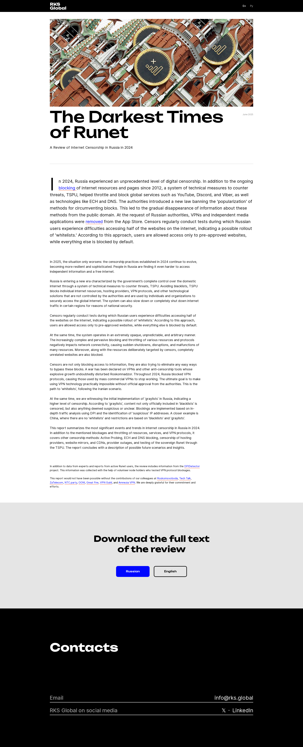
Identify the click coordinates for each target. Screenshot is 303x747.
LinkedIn (242, 710)
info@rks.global (233, 697)
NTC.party (71, 482)
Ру (251, 6)
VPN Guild (106, 482)
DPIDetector (192, 466)
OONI (82, 482)
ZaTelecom (56, 482)
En (244, 6)
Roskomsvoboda (167, 478)
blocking (67, 187)
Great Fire (92, 482)
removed (94, 221)
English (170, 571)
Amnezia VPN (127, 482)
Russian (133, 571)
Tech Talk (185, 478)
